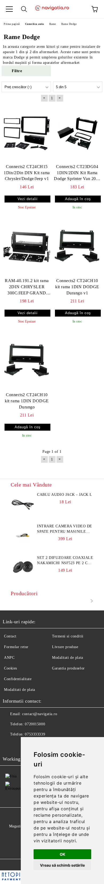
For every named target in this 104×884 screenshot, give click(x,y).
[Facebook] (9, 745)
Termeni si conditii (67, 636)
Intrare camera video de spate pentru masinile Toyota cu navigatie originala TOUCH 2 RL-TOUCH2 (64, 529)
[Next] (90, 601)
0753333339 (35, 734)
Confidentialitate (18, 679)
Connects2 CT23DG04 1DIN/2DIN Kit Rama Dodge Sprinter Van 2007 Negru (77, 173)
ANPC (9, 658)
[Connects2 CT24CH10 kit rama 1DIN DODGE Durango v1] (77, 247)
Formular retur (16, 647)
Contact (10, 636)
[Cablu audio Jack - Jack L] (23, 504)
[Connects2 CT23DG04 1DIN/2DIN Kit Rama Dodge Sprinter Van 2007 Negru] (77, 133)
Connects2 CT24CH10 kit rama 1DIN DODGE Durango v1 (77, 286)
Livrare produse (65, 647)
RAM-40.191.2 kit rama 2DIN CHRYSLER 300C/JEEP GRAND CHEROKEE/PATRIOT (27, 287)
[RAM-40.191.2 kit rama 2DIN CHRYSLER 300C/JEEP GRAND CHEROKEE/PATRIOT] (26, 247)
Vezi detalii (28, 199)
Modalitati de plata (67, 658)
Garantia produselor (68, 668)
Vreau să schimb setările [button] (62, 865)
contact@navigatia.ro (39, 714)
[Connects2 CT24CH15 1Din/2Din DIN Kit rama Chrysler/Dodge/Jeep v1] (26, 133)
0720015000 (35, 724)
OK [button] (62, 854)
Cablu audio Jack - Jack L (64, 495)
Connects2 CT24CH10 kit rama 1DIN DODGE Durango (27, 400)
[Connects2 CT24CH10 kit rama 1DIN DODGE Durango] (26, 361)
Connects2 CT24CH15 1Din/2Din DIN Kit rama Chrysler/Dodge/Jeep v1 (27, 172)
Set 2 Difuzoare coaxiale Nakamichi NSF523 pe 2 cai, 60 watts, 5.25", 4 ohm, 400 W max (65, 561)
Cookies (10, 668)
